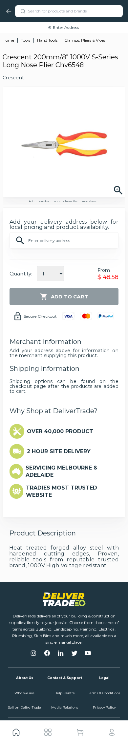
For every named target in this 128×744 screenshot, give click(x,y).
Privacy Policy (104, 707)
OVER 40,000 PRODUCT (60, 431)
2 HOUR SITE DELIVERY (59, 451)
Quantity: (21, 274)
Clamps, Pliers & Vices (84, 40)
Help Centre (64, 693)
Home (8, 40)
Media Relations (64, 707)
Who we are (24, 693)
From (103, 270)
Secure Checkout (40, 316)
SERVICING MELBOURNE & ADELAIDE (61, 471)
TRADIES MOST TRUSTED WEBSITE (61, 491)
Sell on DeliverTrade (24, 707)
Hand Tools (47, 40)
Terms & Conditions (104, 693)
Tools (25, 40)
